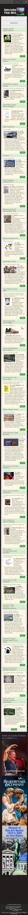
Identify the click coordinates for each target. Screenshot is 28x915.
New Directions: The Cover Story (10, 378)
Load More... (14, 729)
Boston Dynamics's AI (10, 238)
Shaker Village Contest (10, 409)
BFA (16, 875)
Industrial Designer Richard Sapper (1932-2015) (10, 640)
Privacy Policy (15, 910)
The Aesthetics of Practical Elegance (9, 521)
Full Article (22, 56)
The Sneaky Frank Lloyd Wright (9, 322)
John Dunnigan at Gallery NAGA (9, 181)
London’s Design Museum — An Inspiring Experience (10, 606)
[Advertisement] (14, 890)
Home (23, 2)
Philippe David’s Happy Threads (8, 29)
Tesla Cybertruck (8, 127)
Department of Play (9, 261)
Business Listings (18, 909)
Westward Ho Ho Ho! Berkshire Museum (10, 669)
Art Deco (6, 155)
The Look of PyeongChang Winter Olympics (10, 551)
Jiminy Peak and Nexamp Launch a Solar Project (9, 700)
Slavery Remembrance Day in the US (10, 349)
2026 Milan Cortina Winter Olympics (9, 105)
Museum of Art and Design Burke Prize (9, 210)
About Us (11, 909)
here (15, 738)
